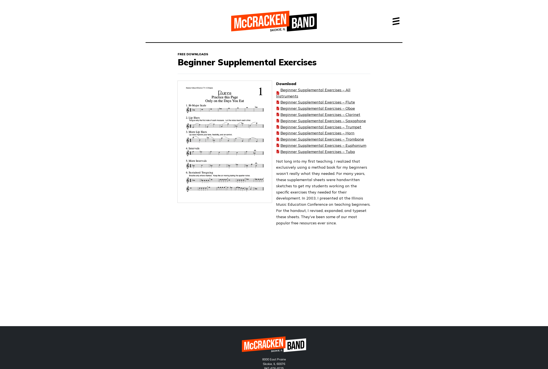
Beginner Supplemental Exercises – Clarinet (320, 114)
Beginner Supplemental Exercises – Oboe (317, 108)
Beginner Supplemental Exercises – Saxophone (323, 120)
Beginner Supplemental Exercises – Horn (317, 132)
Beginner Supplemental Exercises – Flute (317, 102)
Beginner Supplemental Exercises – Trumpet (320, 126)
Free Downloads (193, 54)
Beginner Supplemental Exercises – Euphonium (323, 145)
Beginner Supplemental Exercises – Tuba (317, 151)
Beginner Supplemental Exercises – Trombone (322, 139)
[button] (396, 21)
